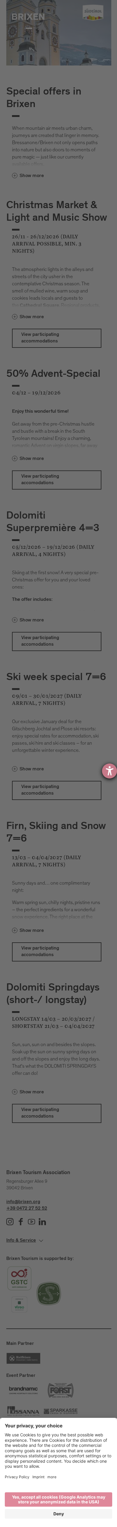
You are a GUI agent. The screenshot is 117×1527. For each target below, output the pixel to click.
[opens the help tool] (109, 771)
